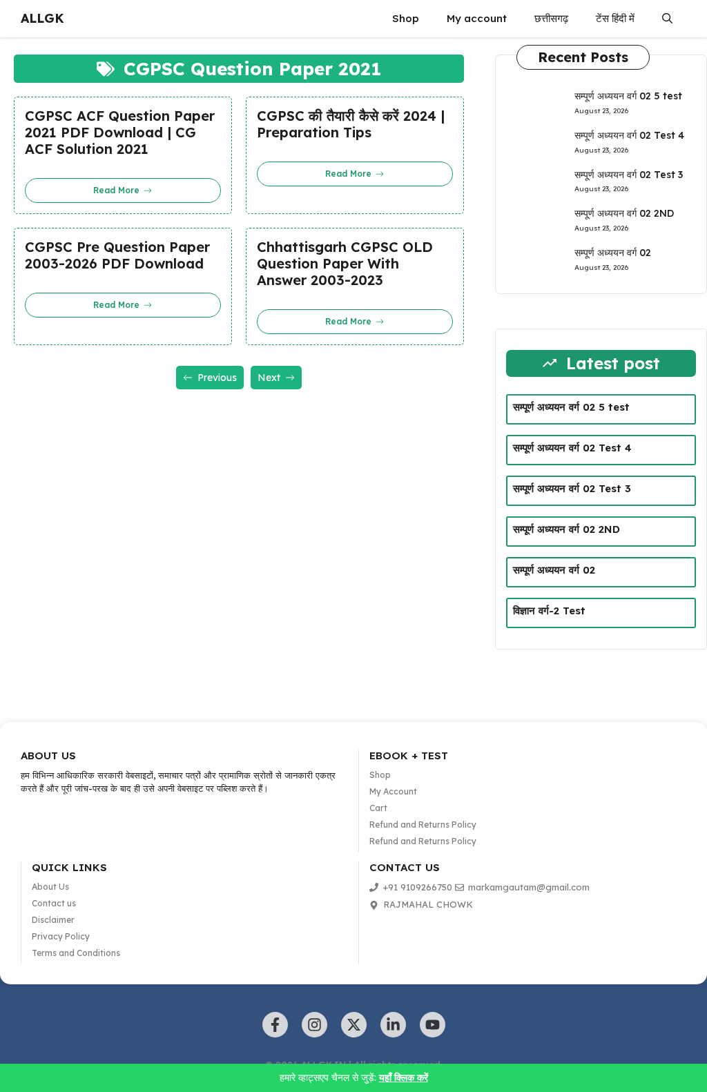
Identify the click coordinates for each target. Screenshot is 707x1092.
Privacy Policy (61, 936)
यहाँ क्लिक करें (403, 1077)
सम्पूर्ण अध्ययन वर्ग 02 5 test (628, 96)
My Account (393, 791)
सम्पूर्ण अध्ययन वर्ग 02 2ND (624, 213)
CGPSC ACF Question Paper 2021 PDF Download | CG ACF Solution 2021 (120, 132)
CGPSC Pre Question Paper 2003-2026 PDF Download (117, 255)
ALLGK (42, 18)
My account (477, 18)
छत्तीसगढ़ (551, 18)
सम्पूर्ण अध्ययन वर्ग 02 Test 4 (629, 135)
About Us (50, 886)
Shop (405, 18)
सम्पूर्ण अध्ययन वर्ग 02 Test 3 (628, 174)
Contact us (54, 903)
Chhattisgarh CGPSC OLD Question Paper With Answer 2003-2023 (345, 264)
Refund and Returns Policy (422, 824)
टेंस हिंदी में (615, 18)
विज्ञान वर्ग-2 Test (549, 610)
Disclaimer (53, 920)
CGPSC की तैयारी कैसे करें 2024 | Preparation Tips (351, 124)
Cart (378, 808)
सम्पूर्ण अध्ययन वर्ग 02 (612, 252)
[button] (667, 18)
